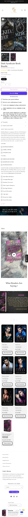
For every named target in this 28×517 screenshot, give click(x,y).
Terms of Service (6, 466)
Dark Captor (4, 344)
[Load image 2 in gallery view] (14, 57)
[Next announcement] (25, 1)
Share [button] (3, 203)
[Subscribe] (21, 487)
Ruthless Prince (18, 407)
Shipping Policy (6, 460)
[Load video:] (14, 254)
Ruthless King (5, 407)
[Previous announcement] (2, 1)
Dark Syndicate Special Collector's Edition (6, 435)
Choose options (7, 443)
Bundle (3, 79)
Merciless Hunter (5, 376)
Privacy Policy (5, 454)
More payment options (14, 96)
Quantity (2, 82)
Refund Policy (5, 457)
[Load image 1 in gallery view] (5, 57)
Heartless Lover (18, 376)
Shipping (2, 74)
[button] (2, 10)
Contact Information (7, 463)
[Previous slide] (11, 320)
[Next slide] (16, 320)
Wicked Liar (17, 344)
